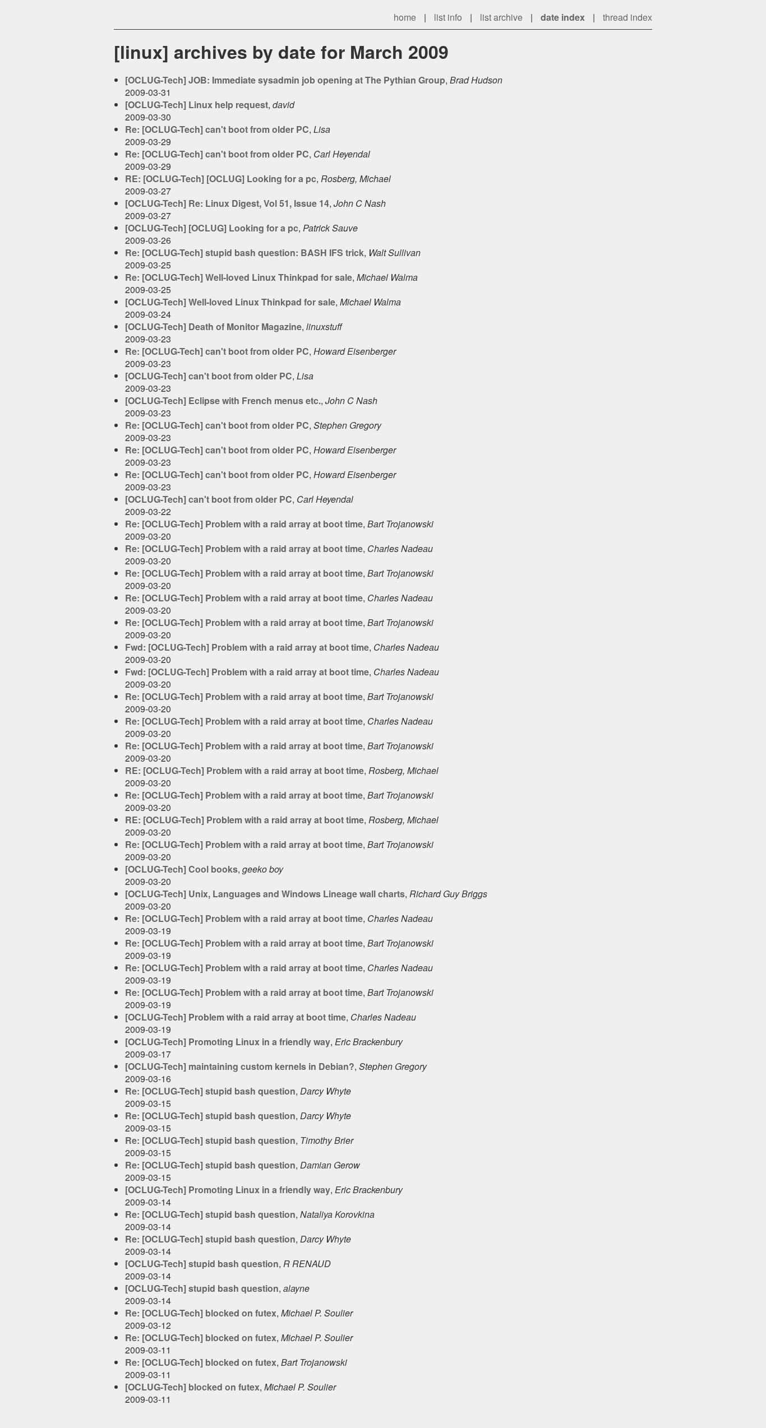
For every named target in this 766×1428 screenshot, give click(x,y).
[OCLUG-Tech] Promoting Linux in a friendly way (227, 1041)
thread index (627, 17)
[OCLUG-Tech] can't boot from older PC (208, 375)
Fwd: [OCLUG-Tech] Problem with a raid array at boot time (247, 647)
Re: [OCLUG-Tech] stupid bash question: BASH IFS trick (244, 252)
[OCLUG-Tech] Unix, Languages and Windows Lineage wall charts (265, 893)
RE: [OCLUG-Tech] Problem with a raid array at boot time (244, 770)
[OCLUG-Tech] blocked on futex (192, 1386)
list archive (501, 17)
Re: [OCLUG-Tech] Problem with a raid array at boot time (244, 523)
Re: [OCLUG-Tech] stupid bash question (210, 1090)
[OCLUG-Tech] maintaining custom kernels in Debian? (239, 1066)
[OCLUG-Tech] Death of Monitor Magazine (213, 326)
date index (563, 17)
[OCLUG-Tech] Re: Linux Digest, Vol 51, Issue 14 (227, 203)
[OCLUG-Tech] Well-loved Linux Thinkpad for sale (230, 301)
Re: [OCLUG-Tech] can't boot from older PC (217, 129)
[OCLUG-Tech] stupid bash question (202, 1263)
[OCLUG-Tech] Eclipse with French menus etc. (223, 400)
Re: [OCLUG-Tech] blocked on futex (200, 1312)
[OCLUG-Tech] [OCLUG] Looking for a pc (211, 227)
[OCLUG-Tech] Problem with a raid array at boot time (235, 1016)
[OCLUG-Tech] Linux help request (196, 104)
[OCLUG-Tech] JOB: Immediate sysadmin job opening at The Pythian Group (285, 79)
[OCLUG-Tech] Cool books (181, 869)
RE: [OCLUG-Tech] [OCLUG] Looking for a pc (220, 178)
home (405, 17)
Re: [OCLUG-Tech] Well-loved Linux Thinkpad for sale (238, 277)
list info (448, 17)
